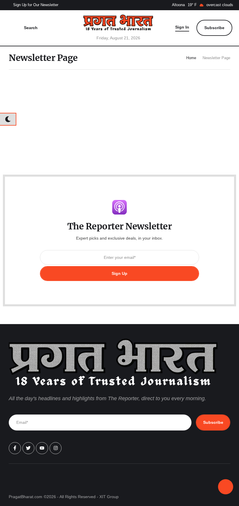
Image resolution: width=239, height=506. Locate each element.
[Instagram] (56, 448)
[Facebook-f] (15, 448)
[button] (32, 5)
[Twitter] (28, 448)
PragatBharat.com (25, 496)
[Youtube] (42, 448)
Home (191, 58)
